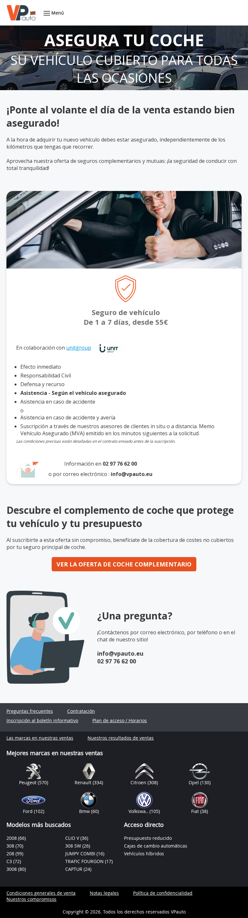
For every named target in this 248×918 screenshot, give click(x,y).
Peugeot (28, 782)
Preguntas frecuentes (29, 711)
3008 (12, 869)
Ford (28, 811)
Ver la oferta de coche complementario (124, 564)
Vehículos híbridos (144, 853)
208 (11, 853)
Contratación (81, 711)
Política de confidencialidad (162, 893)
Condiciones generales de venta (41, 893)
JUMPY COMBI (81, 853)
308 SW (73, 846)
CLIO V (72, 838)
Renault (84, 782)
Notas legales (104, 893)
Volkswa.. (139, 811)
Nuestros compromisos (31, 899)
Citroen (139, 782)
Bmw (85, 811)
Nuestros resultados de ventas (121, 738)
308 (11, 846)
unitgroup (78, 347)
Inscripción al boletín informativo (42, 720)
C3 (9, 861)
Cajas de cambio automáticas (155, 846)
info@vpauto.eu (131, 474)
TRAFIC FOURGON (85, 861)
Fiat (195, 811)
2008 (12, 838)
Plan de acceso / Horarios (119, 720)
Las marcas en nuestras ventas (39, 738)
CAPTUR (74, 869)
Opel (194, 782)
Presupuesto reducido (148, 838)
